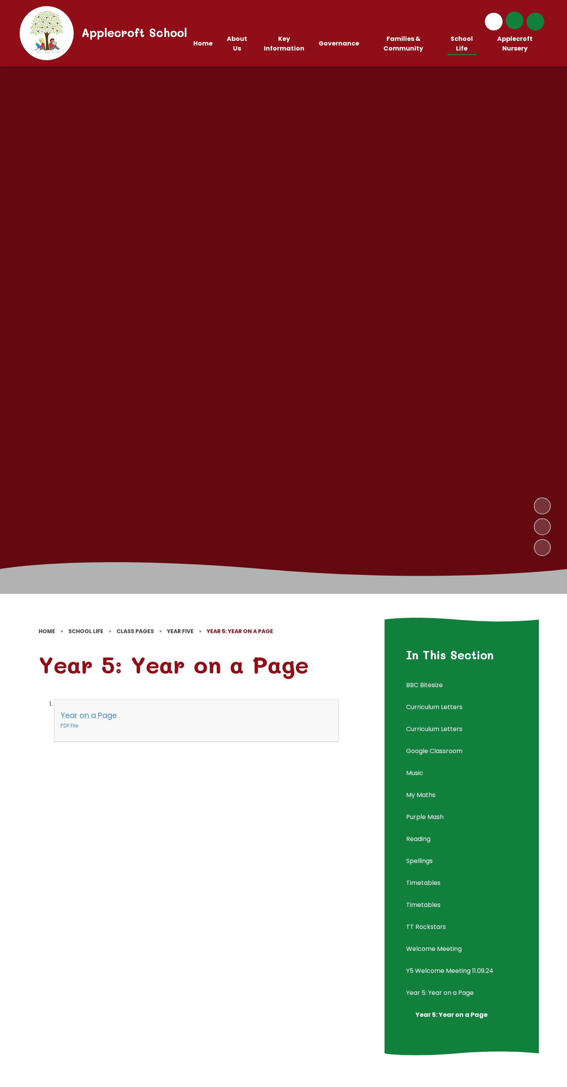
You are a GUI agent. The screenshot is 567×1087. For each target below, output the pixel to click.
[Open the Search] (535, 21)
